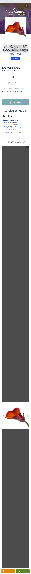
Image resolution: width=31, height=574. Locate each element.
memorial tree (21, 89)
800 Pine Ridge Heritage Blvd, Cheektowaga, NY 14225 (14, 128)
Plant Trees (21, 132)
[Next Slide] (27, 416)
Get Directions (9, 132)
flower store (20, 91)
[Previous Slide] (3, 416)
